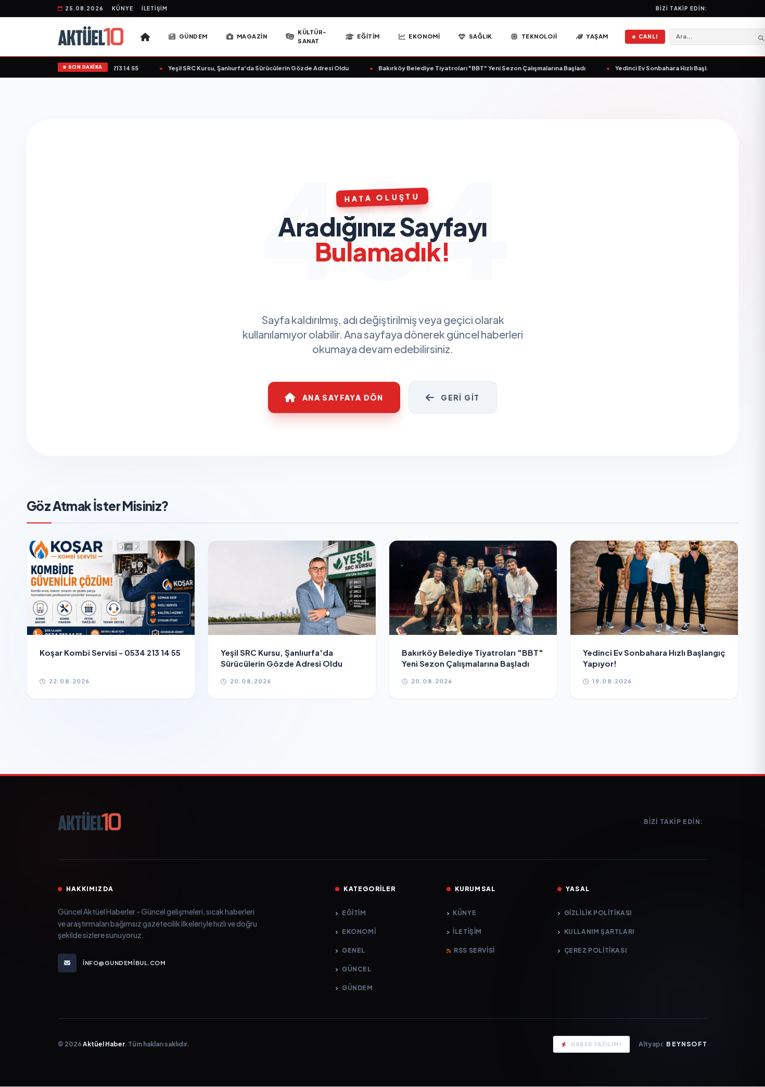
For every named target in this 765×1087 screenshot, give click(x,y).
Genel (353, 950)
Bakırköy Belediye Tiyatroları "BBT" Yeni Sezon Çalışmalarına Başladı (465, 68)
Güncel (356, 969)
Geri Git (460, 397)
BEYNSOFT (686, 1044)
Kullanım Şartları (599, 931)
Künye (122, 8)
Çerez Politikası (595, 950)
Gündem (357, 988)
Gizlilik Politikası (598, 913)
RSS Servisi (474, 950)
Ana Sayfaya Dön (343, 397)
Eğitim (354, 913)
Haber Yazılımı (596, 1044)
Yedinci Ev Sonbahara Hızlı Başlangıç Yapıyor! (666, 68)
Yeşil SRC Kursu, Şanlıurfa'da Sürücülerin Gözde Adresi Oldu (242, 68)
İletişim (155, 8)
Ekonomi (359, 931)
